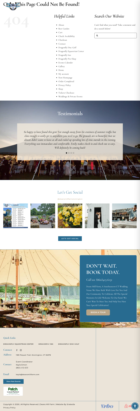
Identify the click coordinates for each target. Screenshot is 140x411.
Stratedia (71, 399)
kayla (18, 369)
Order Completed (66, 81)
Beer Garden (63, 28)
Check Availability (66, 36)
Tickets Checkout (66, 92)
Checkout (62, 40)
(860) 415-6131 (22, 363)
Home (61, 70)
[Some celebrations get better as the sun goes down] (124, 210)
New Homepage (65, 77)
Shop (60, 89)
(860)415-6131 (104, 275)
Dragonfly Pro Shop (67, 59)
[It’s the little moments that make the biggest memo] (97, 210)
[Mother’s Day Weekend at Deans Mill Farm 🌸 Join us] (70, 210)
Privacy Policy (64, 85)
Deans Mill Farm (47, 399)
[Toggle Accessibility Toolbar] (135, 406)
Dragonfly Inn (64, 55)
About (61, 25)
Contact (62, 44)
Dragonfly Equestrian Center (71, 51)
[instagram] (21, 345)
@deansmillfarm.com (30, 369)
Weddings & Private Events (70, 96)
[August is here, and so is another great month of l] (15, 210)
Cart (60, 32)
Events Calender (65, 62)
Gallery (61, 66)
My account (63, 74)
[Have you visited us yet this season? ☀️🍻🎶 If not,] (43, 210)
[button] (66, 148)
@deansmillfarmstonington (70, 194)
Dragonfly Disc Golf (67, 47)
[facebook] (17, 345)
